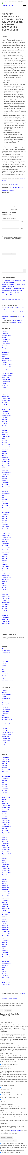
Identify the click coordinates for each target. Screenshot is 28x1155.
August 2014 (5, 554)
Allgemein (4, 331)
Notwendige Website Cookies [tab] (6, 1043)
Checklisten (5, 676)
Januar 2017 (5, 506)
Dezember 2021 (6, 436)
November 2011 (6, 623)
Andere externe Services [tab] (5, 1068)
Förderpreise (5, 348)
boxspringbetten (6, 307)
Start (3, 648)
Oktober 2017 (5, 491)
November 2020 (6, 447)
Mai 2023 (4, 424)
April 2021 (4, 440)
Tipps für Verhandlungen (16, 187)
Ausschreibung (6, 339)
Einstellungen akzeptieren (6, 1137)
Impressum (5, 678)
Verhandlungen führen (8, 190)
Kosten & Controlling (7, 360)
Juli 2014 (4, 556)
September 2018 (6, 472)
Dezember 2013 (6, 571)
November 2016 (6, 510)
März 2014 (5, 564)
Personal (4, 371)
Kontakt (4, 665)
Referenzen (5, 661)
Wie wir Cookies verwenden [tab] (6, 1022)
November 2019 (6, 461)
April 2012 (4, 613)
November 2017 (6, 489)
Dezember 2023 (6, 413)
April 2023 (4, 426)
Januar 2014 (5, 569)
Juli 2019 (4, 468)
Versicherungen (6, 381)
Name (22, 222)
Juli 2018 (4, 476)
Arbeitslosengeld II (6, 335)
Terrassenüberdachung (8, 316)
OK (2, 1010)
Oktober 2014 (5, 550)
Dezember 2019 (6, 459)
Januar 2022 (5, 434)
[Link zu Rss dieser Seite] (25, 997)
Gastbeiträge (5, 352)
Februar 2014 (5, 566)
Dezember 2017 (6, 487)
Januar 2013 (5, 594)
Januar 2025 (5, 407)
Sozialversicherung (7, 375)
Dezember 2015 (6, 531)
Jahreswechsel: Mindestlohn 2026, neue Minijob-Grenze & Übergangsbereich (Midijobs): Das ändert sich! (12, 295)
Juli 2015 (4, 541)
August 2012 (5, 604)
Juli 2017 (4, 495)
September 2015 (6, 537)
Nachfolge (4, 369)
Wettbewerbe (5, 385)
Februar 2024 (5, 411)
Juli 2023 (4, 419)
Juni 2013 (4, 583)
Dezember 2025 (6, 398)
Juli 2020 (4, 451)
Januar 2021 (5, 442)
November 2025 (6, 400)
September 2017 (6, 493)
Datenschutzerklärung (7, 680)
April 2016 (4, 522)
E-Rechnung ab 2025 (17, 320)
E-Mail (22, 228)
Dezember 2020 (6, 445)
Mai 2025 (4, 405)
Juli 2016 (4, 516)
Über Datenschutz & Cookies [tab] (6, 1104)
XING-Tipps (5, 388)
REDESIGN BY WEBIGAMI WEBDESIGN (16, 995)
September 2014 (6, 552)
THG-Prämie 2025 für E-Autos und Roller (12, 299)
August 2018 (5, 474)
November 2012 (6, 598)
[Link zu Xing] (15, 997)
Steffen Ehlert (14, 184)
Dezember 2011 (6, 621)
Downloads (5, 341)
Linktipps (4, 362)
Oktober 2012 (5, 600)
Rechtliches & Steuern (7, 373)
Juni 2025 (4, 403)
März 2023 (5, 428)
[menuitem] (20, 5)
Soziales (4, 659)
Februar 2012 (5, 617)
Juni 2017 (4, 497)
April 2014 (4, 562)
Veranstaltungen (6, 379)
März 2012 (5, 615)
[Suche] (20, 5)
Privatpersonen (6, 652)
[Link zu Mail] (22, 997)
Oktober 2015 (5, 535)
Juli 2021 (4, 438)
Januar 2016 (5, 529)
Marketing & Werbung (7, 364)
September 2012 (6, 602)
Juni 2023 (4, 421)
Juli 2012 (4, 606)
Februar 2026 (5, 396)
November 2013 (6, 573)
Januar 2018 (5, 485)
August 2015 (5, 539)
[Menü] (24, 5)
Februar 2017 (5, 503)
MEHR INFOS (8, 1010)
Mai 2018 (4, 478)
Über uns (4, 657)
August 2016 (5, 514)
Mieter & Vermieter (7, 367)
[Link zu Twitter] (20, 997)
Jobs (3, 356)
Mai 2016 (4, 520)
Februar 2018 (5, 482)
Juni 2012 (4, 609)
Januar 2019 (5, 470)
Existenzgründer (6, 650)
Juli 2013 (4, 581)
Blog (3, 667)
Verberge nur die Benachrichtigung (8, 1140)
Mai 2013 (4, 585)
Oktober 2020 (5, 449)
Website (22, 232)
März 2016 (5, 524)
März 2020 (5, 457)
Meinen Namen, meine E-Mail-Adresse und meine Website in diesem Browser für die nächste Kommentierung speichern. (13, 238)
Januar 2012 (5, 619)
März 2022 (5, 432)
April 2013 (4, 588)
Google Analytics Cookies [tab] (6, 1053)
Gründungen (5, 354)
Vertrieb (17, 32)
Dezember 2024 (6, 409)
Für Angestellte (6, 350)
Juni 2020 (4, 453)
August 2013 (5, 579)
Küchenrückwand (6, 312)
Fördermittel (5, 346)
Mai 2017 (4, 499)
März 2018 (5, 480)
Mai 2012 (4, 611)
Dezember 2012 (6, 596)
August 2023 (5, 417)
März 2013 (5, 590)
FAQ (3, 669)
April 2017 (4, 501)
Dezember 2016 (6, 508)
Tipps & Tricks (11, 32)
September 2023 (6, 415)
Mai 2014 (4, 560)
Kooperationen (5, 358)
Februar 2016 (5, 527)
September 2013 (6, 577)
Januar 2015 (5, 545)
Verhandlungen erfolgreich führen (11, 189)
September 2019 (6, 466)
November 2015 (6, 533)
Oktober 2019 (5, 463)
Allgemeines (5, 32)
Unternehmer (5, 655)
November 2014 (6, 548)
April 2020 (4, 455)
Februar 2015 (5, 543)
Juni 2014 (4, 558)
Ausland (4, 337)
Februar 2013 (5, 592)
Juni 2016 (4, 518)
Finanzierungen (6, 343)
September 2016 (6, 512)
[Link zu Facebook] (18, 997)
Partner (4, 663)
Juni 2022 (4, 430)
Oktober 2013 (5, 575)
